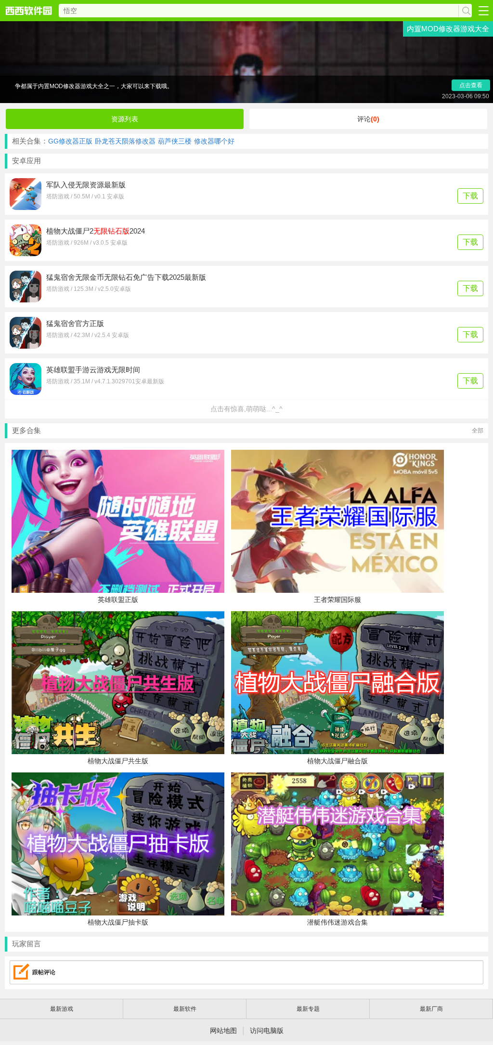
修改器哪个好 (214, 141)
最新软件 (184, 1009)
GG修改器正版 (70, 141)
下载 (470, 196)
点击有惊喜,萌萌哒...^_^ (246, 409)
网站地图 (223, 1030)
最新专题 (308, 1009)
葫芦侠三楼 (175, 141)
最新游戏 (61, 1009)
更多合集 (247, 430)
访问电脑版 (267, 1030)
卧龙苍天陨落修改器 (125, 141)
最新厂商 (431, 1009)
